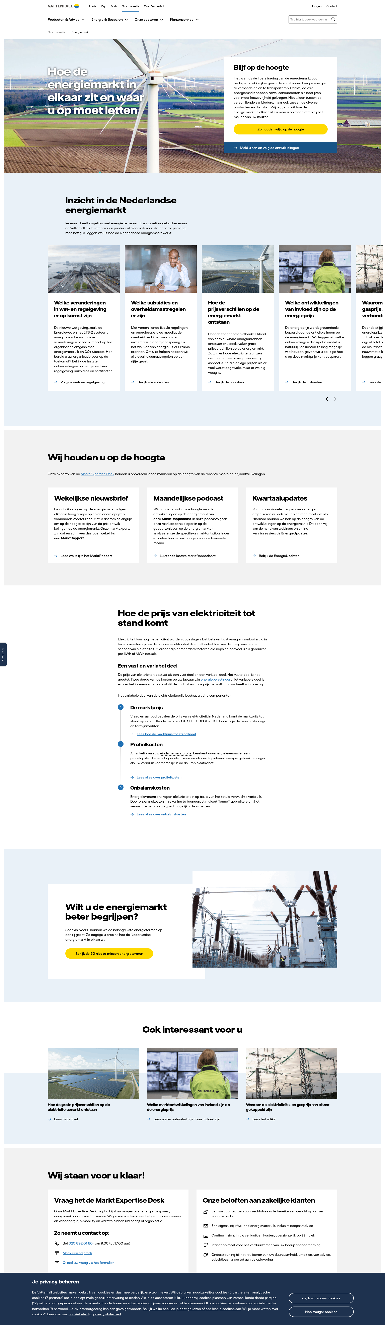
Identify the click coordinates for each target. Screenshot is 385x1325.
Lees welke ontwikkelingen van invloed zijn (186, 1119)
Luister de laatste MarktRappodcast (188, 556)
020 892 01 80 (81, 1243)
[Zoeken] (333, 19)
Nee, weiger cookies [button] (321, 1312)
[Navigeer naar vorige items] (327, 399)
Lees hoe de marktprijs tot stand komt (166, 734)
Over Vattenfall (154, 6)
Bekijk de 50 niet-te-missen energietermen (109, 954)
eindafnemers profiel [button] (176, 753)
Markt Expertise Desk (97, 474)
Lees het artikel (66, 1119)
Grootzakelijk (130, 6)
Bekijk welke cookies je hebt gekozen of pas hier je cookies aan (192, 1309)
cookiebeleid (79, 1314)
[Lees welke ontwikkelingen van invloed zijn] (192, 1073)
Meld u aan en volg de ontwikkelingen (269, 148)
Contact (331, 6)
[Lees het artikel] (93, 1073)
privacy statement (107, 1314)
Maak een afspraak (77, 1253)
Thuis (92, 6)
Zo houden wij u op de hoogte (280, 129)
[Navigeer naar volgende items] (334, 399)
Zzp (103, 6)
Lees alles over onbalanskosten (161, 814)
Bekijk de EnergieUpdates (279, 556)
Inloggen (316, 6)
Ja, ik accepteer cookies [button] (321, 1298)
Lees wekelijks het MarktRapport (86, 556)
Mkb (114, 6)
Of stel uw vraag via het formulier (88, 1263)
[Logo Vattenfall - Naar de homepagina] (63, 6)
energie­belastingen (216, 679)
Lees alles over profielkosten (159, 777)
